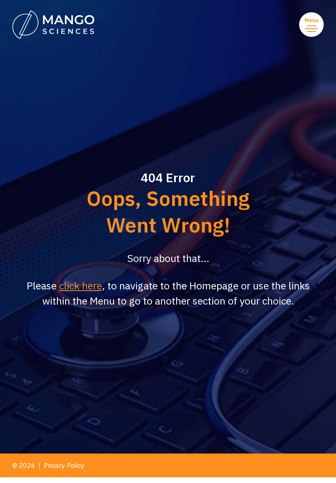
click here (80, 285)
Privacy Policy (64, 465)
